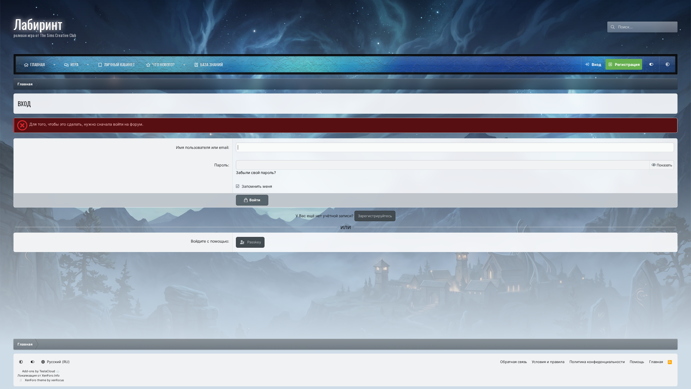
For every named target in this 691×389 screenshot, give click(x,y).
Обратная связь (513, 362)
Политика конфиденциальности (597, 362)
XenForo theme (35, 380)
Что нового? (163, 64)
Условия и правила (548, 362)
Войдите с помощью (209, 241)
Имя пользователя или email (202, 147)
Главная (37, 64)
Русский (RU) (58, 362)
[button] (54, 64)
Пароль (221, 165)
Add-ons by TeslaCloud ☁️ (41, 371)
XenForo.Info (51, 375)
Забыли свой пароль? (256, 172)
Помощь (637, 362)
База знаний (211, 64)
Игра (74, 64)
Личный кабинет (119, 64)
